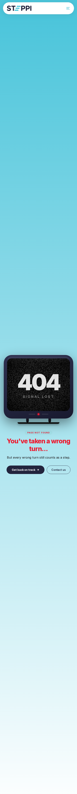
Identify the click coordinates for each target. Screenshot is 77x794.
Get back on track (23, 469)
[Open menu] (68, 8)
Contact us (58, 469)
